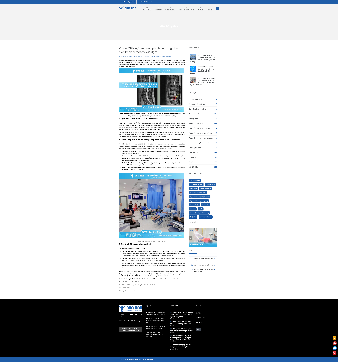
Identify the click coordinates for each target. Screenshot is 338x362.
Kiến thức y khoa (133, 56)
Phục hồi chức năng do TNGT (200, 128)
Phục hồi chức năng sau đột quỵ (201, 133)
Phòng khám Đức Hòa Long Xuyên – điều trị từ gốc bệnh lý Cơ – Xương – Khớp (202, 70)
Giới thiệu (158, 10)
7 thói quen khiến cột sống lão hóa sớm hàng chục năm (180, 322)
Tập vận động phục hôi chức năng (201, 143)
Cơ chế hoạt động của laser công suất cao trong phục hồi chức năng (181, 347)
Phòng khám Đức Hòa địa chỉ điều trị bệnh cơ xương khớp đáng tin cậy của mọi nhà (202, 81)
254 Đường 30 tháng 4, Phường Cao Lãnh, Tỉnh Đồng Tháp (154, 334)
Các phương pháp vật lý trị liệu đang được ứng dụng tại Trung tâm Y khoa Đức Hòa (180, 337)
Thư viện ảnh (193, 152)
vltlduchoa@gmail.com (128, 2)
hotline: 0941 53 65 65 (146, 2)
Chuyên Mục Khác (196, 99)
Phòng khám (140, 56)
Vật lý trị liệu (170, 10)
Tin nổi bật (193, 157)
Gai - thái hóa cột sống (196, 184)
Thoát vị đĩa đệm (157, 56)
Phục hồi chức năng (186, 10)
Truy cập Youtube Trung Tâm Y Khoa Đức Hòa (130, 329)
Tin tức (200, 10)
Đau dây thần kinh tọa (197, 104)
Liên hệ (209, 10)
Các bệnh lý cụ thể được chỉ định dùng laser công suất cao (181, 329)
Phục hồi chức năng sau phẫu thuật (202, 138)
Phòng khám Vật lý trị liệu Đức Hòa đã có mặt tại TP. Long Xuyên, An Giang (202, 58)
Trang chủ (147, 10)
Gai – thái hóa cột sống (197, 109)
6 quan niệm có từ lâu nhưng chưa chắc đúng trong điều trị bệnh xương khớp (181, 314)
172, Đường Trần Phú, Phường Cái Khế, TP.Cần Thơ (155, 320)
